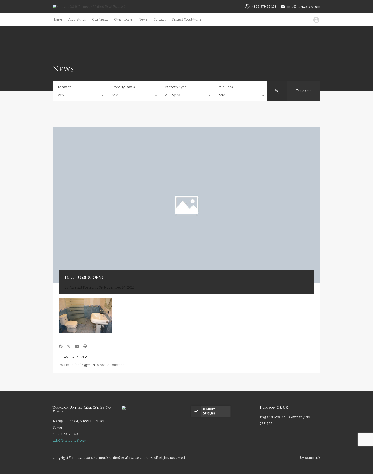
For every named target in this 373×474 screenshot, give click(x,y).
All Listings (77, 19)
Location (64, 87)
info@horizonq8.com (303, 6)
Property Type (175, 87)
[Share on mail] (77, 346)
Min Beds (226, 87)
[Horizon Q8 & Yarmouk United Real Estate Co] (90, 7)
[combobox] (79, 96)
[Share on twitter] (69, 346)
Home (57, 19)
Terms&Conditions (186, 19)
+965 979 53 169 (264, 6)
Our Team (100, 19)
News (143, 19)
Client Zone (123, 19)
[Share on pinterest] (85, 346)
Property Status (123, 87)
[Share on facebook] (61, 346)
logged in (87, 365)
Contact (160, 19)
